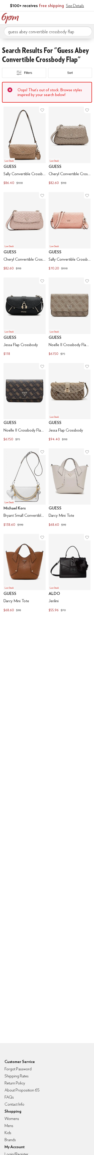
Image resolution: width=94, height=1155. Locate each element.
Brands (10, 1139)
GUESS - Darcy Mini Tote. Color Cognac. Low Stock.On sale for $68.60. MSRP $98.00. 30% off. (25, 573)
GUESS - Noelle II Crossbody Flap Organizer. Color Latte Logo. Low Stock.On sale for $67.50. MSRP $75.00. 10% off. (70, 317)
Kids (8, 1132)
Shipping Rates (17, 1076)
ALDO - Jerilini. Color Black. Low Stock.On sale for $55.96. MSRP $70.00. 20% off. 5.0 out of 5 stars (70, 573)
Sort (70, 73)
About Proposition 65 (22, 1090)
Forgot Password (18, 1069)
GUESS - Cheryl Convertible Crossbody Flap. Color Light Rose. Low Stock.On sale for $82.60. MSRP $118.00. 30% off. (25, 231)
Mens (9, 1125)
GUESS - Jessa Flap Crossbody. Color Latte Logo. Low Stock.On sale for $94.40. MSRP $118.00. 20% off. (70, 402)
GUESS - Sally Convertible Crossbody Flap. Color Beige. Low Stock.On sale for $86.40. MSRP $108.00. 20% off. (25, 146)
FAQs (9, 1097)
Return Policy (15, 1083)
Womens (12, 1118)
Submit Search (86, 31)
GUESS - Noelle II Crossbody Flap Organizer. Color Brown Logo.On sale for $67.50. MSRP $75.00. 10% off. (25, 402)
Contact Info (14, 1104)
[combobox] (48, 31)
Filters (28, 73)
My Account (57, 17)
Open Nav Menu (88, 17)
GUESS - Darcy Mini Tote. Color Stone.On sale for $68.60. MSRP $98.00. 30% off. (70, 488)
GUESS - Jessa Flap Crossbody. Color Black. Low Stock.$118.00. (25, 317)
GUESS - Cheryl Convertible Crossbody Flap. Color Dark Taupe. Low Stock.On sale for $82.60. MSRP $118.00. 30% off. (70, 146)
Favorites (67, 17)
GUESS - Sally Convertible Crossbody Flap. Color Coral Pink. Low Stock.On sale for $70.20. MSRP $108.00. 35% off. (70, 231)
